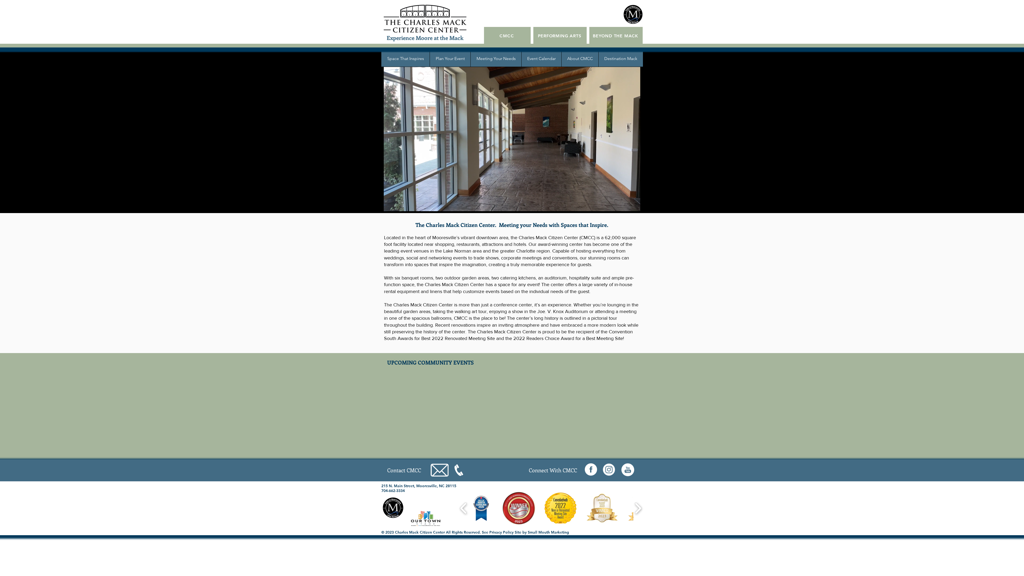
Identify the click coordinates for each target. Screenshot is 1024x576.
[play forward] (638, 508)
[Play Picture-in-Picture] (631, 204)
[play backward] (464, 508)
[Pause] (382, 204)
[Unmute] (392, 204)
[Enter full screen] (640, 204)
